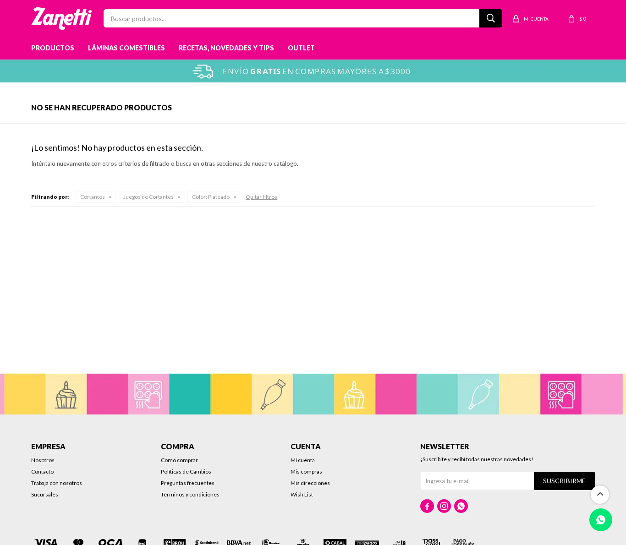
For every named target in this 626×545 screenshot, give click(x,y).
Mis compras (306, 471)
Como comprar (179, 460)
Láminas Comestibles (126, 48)
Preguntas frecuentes (187, 483)
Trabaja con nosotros (56, 483)
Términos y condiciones (190, 494)
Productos (52, 48)
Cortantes (92, 196)
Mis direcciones (310, 483)
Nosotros (43, 460)
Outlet (301, 48)
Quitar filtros (261, 196)
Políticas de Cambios (186, 471)
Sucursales (44, 494)
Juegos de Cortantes (148, 196)
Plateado (211, 196)
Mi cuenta (303, 460)
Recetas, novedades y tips (226, 48)
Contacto (42, 471)
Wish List (302, 494)
